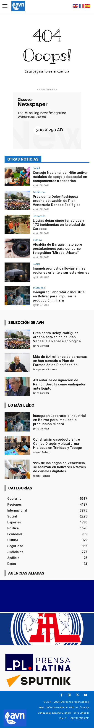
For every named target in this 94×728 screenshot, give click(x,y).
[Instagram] (69, 695)
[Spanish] (88, 6)
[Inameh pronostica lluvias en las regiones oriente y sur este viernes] (17, 272)
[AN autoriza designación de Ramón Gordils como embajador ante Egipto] (17, 386)
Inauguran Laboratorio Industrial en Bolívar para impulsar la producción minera (59, 296)
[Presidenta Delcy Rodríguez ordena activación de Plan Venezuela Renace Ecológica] (17, 200)
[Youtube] (85, 695)
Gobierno (39, 192)
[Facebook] (61, 695)
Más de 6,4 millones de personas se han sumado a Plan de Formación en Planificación (60, 361)
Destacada (39, 216)
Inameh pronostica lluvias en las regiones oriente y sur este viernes (61, 270)
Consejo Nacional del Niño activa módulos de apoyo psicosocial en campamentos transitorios (60, 177)
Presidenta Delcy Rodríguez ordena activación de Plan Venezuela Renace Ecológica (57, 201)
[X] (77, 695)
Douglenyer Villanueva (45, 369)
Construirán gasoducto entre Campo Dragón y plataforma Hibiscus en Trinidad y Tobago (57, 443)
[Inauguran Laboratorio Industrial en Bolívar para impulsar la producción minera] (17, 295)
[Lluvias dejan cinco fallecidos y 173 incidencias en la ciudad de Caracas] (17, 224)
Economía (39, 287)
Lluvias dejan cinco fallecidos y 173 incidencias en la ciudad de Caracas (59, 224)
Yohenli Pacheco (41, 452)
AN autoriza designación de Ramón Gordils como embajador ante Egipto (59, 384)
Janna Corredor (41, 345)
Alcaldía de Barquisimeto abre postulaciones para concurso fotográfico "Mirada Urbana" (57, 248)
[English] (76, 6)
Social (36, 168)
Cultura (37, 240)
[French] (82, 6)
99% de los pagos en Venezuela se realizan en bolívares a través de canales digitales (59, 467)
